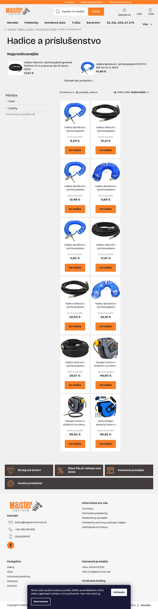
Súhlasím (119, 592)
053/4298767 (22, 536)
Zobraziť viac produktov (78, 80)
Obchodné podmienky (121, 2)
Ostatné (12, 585)
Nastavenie (41, 601)
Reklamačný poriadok (92, 2)
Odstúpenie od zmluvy (95, 527)
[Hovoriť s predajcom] (124, 11)
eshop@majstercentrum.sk (31, 522)
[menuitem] (12, 22)
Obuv (10, 571)
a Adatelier (142, 605)
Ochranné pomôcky (18, 576)
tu (99, 593)
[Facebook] (10, 545)
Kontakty (69, 2)
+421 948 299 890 (25, 529)
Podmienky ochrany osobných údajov (104, 522)
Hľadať (96, 11)
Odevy (10, 567)
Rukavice (12, 581)
